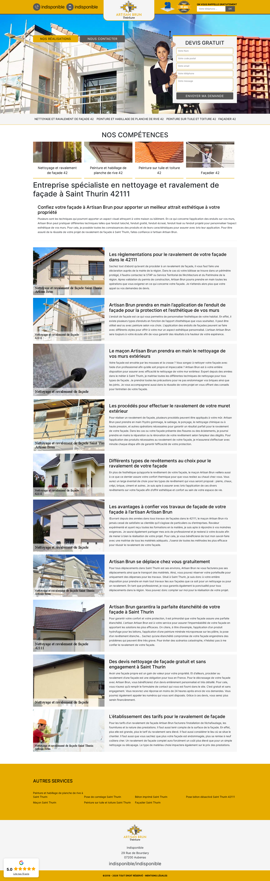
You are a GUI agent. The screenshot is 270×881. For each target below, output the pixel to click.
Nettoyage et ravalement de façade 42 (64, 119)
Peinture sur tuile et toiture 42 (191, 119)
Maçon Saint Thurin (44, 802)
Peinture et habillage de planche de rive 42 (130, 119)
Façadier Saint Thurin (148, 802)
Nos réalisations (55, 39)
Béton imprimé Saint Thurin (151, 796)
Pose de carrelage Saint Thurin (102, 796)
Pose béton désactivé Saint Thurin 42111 (210, 796)
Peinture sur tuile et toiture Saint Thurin (107, 802)
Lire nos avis (21, 874)
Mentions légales (156, 875)
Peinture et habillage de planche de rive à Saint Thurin (58, 794)
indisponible (52, 7)
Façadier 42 (227, 119)
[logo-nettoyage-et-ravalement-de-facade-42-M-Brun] (135, 832)
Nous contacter (102, 39)
